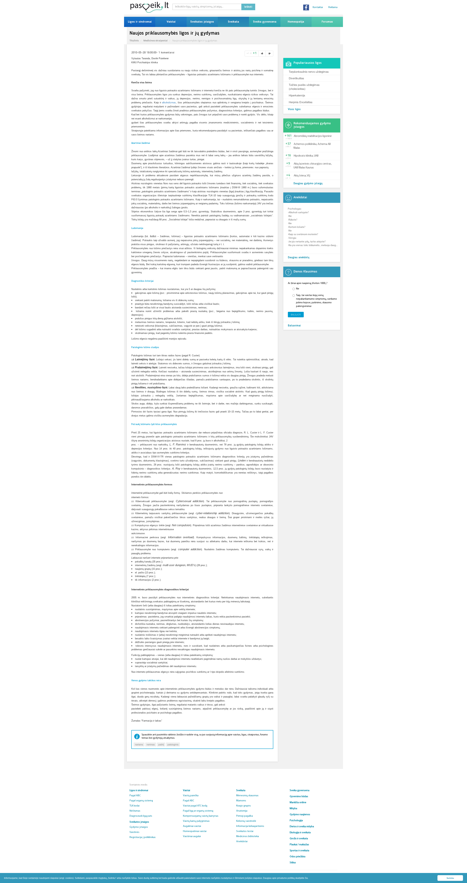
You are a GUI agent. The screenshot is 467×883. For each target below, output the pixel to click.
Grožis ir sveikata (299, 838)
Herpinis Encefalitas (300, 102)
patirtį (161, 744)
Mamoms (241, 800)
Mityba (293, 808)
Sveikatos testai (244, 831)
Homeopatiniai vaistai (195, 831)
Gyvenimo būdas (299, 796)
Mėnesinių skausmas (247, 795)
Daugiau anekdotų (298, 257)
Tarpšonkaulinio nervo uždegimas (309, 71)
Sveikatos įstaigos (202, 21)
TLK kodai (135, 805)
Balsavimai (294, 325)
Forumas (327, 21)
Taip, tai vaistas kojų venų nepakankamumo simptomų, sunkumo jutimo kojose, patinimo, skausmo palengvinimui (316, 301)
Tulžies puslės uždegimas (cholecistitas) (304, 86)
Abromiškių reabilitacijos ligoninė (313, 136)
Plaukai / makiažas (299, 844)
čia (306, 878)
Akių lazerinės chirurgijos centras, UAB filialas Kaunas (313, 166)
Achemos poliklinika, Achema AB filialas (312, 146)
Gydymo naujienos (300, 814)
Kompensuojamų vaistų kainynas (200, 816)
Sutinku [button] (450, 878)
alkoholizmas (169, 102)
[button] (309, 878)
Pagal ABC (135, 795)
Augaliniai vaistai (192, 826)
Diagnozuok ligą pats (141, 816)
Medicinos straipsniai (155, 40)
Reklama (332, 7)
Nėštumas (135, 811)
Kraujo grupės (243, 805)
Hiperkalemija (297, 95)
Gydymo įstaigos (139, 827)
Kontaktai (318, 7)
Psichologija (296, 820)
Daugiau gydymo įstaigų (308, 183)
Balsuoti (296, 314)
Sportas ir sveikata (299, 850)
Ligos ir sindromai (140, 21)
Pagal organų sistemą (141, 800)
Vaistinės (134, 832)
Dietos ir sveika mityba (302, 826)
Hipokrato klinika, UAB (306, 156)
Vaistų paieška (190, 795)
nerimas (151, 744)
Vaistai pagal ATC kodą (195, 805)
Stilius (293, 862)
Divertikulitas (296, 78)
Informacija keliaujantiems (250, 826)
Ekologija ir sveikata (300, 832)
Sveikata (233, 21)
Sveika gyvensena (264, 21)
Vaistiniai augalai (192, 836)
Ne (297, 288)
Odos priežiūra (297, 856)
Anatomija (241, 811)
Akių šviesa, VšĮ (302, 175)
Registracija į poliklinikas (143, 837)
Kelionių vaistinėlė (246, 821)
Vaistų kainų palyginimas (196, 821)
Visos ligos (294, 109)
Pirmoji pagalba (244, 816)
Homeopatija (296, 21)
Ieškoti (248, 6)
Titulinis (134, 40)
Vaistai (171, 21)
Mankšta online (298, 802)
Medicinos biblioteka (247, 836)
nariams (139, 744)
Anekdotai (242, 841)
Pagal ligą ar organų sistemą (198, 811)
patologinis (172, 744)
